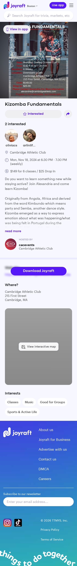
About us (46, 430)
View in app (19, 29)
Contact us (47, 459)
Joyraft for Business (54, 439)
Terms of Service (52, 539)
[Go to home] (14, 5)
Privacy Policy (50, 529)
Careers (45, 479)
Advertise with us (53, 449)
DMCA (44, 469)
